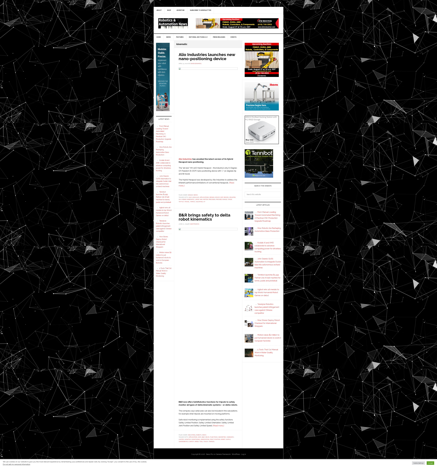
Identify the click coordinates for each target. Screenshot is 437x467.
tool (201, 441)
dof (221, 197)
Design (190, 195)
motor (205, 199)
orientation (205, 439)
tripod (192, 201)
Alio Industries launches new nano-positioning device (207, 56)
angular (195, 197)
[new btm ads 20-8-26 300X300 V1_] (262, 76)
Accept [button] (430, 463)
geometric (222, 437)
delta (207, 437)
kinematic (190, 199)
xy (204, 201)
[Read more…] (218, 426)
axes (199, 437)
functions (214, 437)
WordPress (236, 454)
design (212, 197)
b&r (203, 437)
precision (212, 199)
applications (204, 197)
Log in (243, 454)
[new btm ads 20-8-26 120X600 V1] (163, 110)
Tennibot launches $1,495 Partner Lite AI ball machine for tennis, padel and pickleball (163, 197)
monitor (188, 439)
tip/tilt (181, 201)
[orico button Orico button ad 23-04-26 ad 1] (262, 143)
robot (223, 439)
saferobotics (183, 441)
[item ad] (262, 109)
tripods (211, 441)
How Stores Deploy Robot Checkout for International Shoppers (162, 242)
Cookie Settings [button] (418, 463)
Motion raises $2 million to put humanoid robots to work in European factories (163, 258)
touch (205, 441)
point (212, 439)
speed (197, 441)
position (217, 439)
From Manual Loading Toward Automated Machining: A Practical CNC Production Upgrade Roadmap (163, 134)
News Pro (209, 454)
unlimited (199, 201)
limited (181, 439)
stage (230, 199)
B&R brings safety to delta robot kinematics (204, 217)
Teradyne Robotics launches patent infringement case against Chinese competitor (163, 226)
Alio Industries (185, 159)
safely (228, 439)
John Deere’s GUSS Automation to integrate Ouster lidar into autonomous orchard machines (163, 181)
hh (180, 199)
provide (219, 199)
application (193, 437)
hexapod (232, 197)
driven (226, 197)
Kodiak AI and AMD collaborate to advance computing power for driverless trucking (163, 165)
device (217, 197)
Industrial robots (194, 435)
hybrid (183, 199)
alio (190, 197)
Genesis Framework (223, 454)
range (224, 199)
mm (201, 199)
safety (191, 441)
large (197, 199)
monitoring (195, 439)
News (196, 195)
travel (186, 201)
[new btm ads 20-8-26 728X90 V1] (237, 27)
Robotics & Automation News (173, 23)
